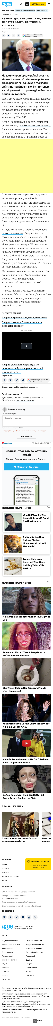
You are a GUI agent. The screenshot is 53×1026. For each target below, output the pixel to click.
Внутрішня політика (10, 941)
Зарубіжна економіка (35, 945)
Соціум (29, 960)
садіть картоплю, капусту (35, 125)
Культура (6, 979)
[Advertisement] (26, 166)
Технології (6, 968)
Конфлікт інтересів (34, 948)
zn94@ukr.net (30, 902)
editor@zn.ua (36, 906)
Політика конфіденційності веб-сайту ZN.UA (17, 1017)
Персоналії (30, 956)
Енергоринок (7, 952)
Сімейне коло (31, 968)
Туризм (29, 971)
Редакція (5, 869)
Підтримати (39, 4)
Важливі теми (8, 10)
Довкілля (5, 971)
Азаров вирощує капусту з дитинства (24, 317)
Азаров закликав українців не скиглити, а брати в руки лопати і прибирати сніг (22, 368)
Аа (27, 4)
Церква (5, 975)
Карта (4, 880)
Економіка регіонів (9, 960)
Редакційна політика (10, 876)
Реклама (5, 873)
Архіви (4, 865)
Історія (29, 964)
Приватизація (7, 956)
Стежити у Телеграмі (28, 467)
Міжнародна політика (11, 945)
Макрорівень (7, 948)
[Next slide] (49, 10)
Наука (4, 964)
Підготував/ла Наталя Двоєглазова (18, 387)
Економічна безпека (34, 952)
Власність (30, 975)
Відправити (26, 436)
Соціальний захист (34, 941)
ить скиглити (40, 121)
